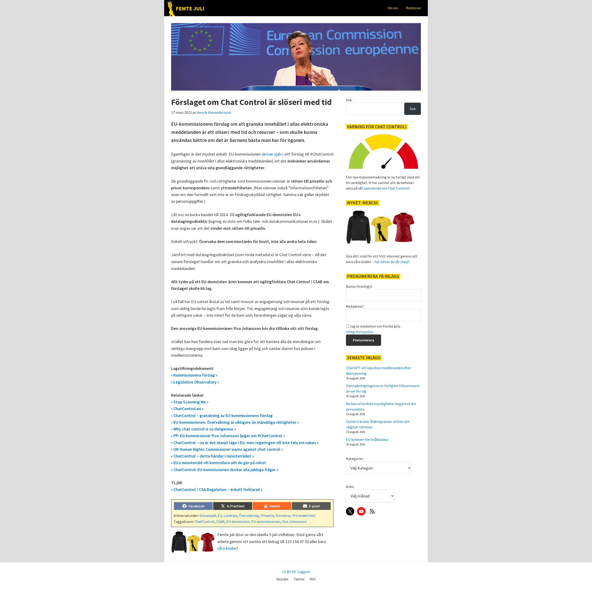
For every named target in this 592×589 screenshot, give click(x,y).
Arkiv (350, 486)
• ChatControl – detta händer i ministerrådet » (212, 456)
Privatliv (267, 515)
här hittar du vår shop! (391, 261)
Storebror (283, 515)
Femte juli (190, 8)
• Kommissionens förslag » (194, 375)
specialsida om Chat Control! (387, 188)
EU (220, 515)
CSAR (220, 521)
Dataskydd (208, 515)
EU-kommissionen (266, 521)
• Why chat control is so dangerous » (203, 429)
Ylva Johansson (294, 521)
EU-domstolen (238, 521)
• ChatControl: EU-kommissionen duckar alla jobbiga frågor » (224, 469)
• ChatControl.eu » (187, 408)
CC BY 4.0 (289, 572)
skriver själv (272, 154)
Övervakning (249, 515)
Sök (349, 100)
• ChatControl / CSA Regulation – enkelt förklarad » (216, 489)
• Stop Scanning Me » (190, 402)
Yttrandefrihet (304, 515)
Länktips (230, 515)
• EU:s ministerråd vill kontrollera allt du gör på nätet (218, 462)
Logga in (304, 572)
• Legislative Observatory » (195, 382)
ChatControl (204, 521)
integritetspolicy (359, 331)
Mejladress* (355, 306)
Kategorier (354, 458)
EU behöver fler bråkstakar (367, 439)
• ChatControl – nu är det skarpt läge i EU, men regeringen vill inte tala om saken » (245, 442)
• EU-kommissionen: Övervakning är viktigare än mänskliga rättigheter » (235, 422)
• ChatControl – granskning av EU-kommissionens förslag (222, 415)
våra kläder (227, 548)
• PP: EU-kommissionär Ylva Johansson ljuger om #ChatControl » (228, 435)
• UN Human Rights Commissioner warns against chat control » (227, 449)
